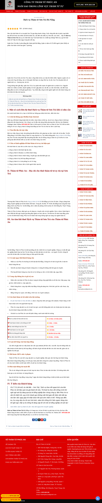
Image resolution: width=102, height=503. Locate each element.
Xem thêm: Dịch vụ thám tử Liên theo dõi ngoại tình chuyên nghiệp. (32, 407)
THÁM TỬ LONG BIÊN (86, 157)
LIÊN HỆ (92, 11)
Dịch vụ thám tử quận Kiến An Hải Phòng (19, 426)
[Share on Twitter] (36, 420)
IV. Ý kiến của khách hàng (15, 105)
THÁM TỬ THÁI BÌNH (86, 227)
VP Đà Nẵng (40, 488)
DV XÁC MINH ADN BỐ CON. (87, 94)
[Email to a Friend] (39, 420)
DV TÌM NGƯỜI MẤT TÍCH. (86, 90)
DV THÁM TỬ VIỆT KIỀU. (86, 98)
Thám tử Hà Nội (82, 238)
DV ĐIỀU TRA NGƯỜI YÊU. (86, 86)
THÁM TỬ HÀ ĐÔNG (86, 181)
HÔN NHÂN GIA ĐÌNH (81, 11)
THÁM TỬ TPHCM (32, 11)
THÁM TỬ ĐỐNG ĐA (85, 153)
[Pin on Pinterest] (42, 420)
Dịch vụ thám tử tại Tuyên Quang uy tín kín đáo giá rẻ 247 (89, 129)
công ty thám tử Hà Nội (34, 201)
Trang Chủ (9, 11)
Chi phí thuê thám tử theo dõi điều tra (21, 301)
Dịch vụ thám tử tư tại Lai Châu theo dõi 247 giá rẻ (88, 111)
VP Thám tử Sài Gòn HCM (44, 465)
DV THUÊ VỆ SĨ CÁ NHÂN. (86, 82)
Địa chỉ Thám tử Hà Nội (43, 444)
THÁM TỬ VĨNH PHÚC (86, 200)
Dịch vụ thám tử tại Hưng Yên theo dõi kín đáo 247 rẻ (89, 123)
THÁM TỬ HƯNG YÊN (86, 231)
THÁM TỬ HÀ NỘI (20, 11)
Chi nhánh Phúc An (39, 17)
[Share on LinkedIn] (45, 420)
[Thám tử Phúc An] (10, 5)
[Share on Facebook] (33, 420)
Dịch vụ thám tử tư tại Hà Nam (88, 117)
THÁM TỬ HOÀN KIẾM (86, 145)
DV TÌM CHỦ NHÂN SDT (85, 74)
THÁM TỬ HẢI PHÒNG (86, 203)
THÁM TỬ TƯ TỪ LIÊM (86, 184)
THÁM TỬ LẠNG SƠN (86, 215)
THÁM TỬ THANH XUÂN (86, 169)
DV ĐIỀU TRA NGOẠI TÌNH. (86, 70)
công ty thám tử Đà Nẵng (62, 135)
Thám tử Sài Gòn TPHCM (85, 264)
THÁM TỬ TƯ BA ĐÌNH (86, 165)
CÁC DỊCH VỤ (43, 11)
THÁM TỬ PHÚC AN (17, 440)
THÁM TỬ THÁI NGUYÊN (87, 196)
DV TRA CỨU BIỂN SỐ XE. (86, 102)
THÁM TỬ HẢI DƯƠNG (86, 211)
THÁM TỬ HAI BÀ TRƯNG (87, 173)
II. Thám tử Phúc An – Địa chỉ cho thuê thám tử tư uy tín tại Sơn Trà (27, 101)
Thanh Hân (88, 461)
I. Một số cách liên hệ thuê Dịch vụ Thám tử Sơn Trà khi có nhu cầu (27, 99)
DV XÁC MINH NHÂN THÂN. (87, 78)
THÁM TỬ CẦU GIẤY (85, 149)
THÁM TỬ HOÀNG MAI (86, 177)
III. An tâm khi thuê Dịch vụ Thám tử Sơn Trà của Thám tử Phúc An (27, 103)
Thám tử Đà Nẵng (83, 255)
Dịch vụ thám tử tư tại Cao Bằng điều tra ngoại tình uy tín (89, 136)
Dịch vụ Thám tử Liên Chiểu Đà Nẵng (60, 426)
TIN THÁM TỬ (69, 11)
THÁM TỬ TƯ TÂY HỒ (86, 161)
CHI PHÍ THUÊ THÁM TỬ (56, 11)
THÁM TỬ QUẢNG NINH (86, 207)
